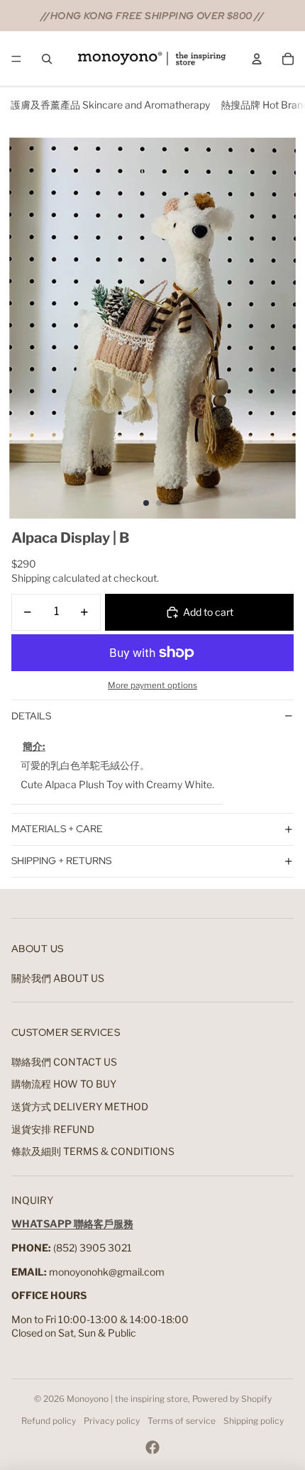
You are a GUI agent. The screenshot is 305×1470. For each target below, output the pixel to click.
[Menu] (16, 59)
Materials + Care (57, 828)
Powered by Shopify (232, 1398)
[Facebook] (152, 1447)
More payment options (152, 685)
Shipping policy (253, 1420)
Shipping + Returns (61, 860)
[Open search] (46, 58)
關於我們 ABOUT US (57, 978)
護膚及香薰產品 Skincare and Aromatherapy (110, 105)
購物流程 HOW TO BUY (63, 1084)
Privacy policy (112, 1420)
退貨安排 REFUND (52, 1129)
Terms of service (182, 1420)
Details (31, 715)
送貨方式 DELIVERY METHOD (79, 1106)
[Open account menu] (256, 58)
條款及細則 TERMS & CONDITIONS (92, 1151)
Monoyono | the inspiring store (127, 1398)
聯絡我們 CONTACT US (64, 1062)
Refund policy (48, 1420)
